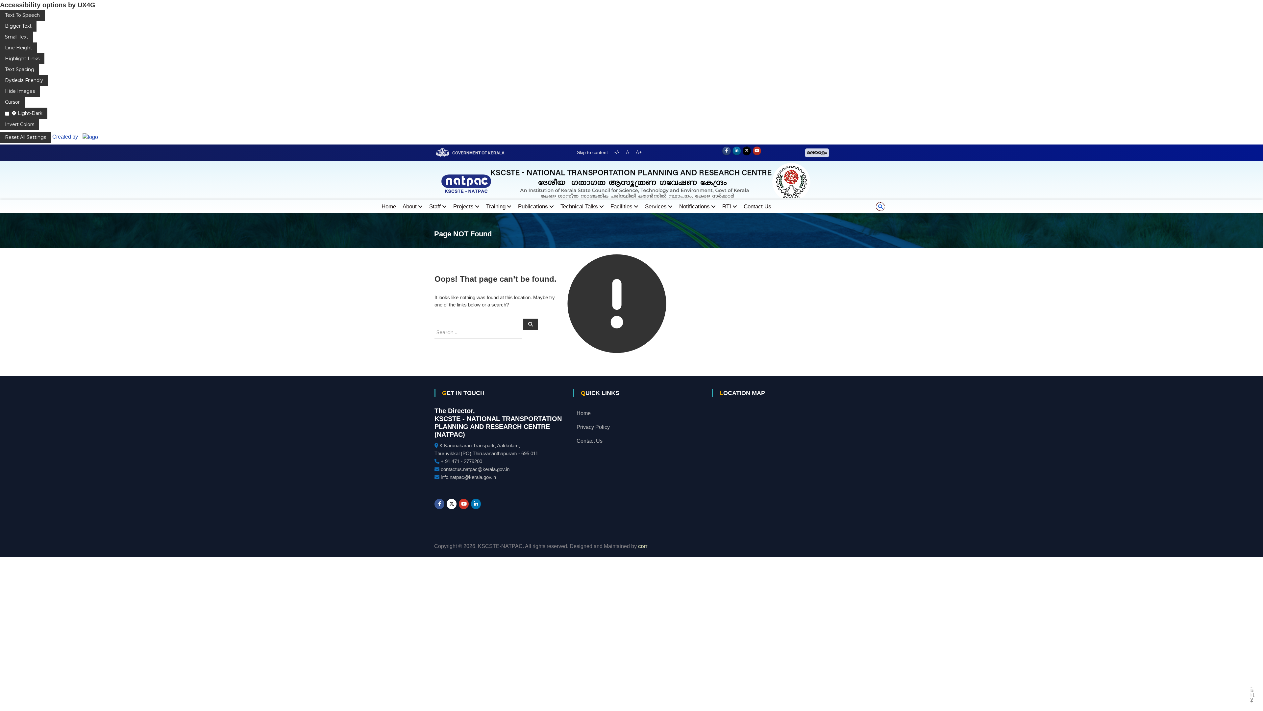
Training (496, 206)
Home (389, 206)
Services (656, 206)
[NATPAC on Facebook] (726, 151)
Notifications (694, 206)
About (410, 206)
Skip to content (592, 152)
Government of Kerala (478, 153)
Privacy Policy (593, 427)
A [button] (627, 152)
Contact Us (757, 206)
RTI (726, 206)
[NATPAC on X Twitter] (747, 151)
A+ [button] (639, 152)
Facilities (621, 206)
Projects (463, 206)
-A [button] (616, 152)
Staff (435, 206)
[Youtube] (757, 151)
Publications (533, 206)
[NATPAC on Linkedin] (736, 151)
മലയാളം (817, 153)
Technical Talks (579, 206)
